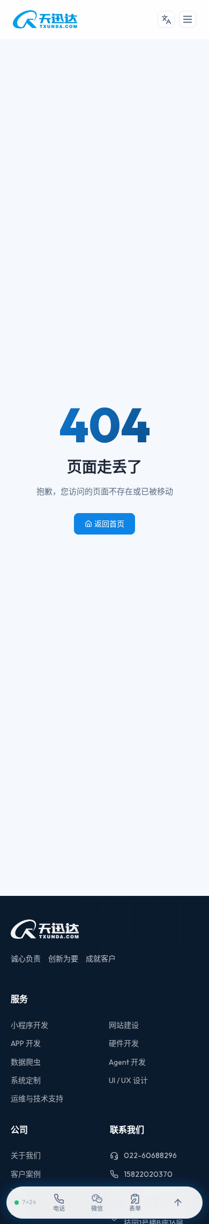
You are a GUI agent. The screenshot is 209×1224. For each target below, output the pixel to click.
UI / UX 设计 (128, 1080)
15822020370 (148, 1174)
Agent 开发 (127, 1062)
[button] (166, 19)
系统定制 (26, 1080)
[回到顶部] (178, 1202)
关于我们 (26, 1155)
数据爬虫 (26, 1062)
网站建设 (124, 1025)
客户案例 (26, 1174)
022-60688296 (150, 1155)
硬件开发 (124, 1043)
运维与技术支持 (37, 1098)
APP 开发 (26, 1043)
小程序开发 (29, 1025)
